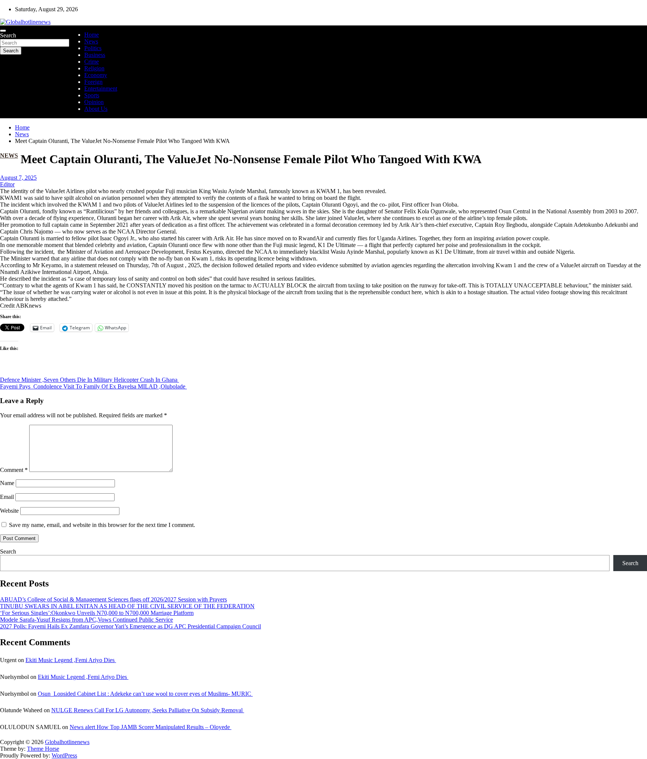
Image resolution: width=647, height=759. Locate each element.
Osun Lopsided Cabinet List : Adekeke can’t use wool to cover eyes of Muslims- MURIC (145, 694)
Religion (94, 68)
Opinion (94, 102)
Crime (91, 61)
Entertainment (100, 88)
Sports (91, 95)
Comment (14, 470)
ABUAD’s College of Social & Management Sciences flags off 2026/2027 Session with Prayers (113, 599)
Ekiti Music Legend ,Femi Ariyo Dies (70, 660)
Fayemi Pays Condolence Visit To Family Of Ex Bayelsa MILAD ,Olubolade (93, 386)
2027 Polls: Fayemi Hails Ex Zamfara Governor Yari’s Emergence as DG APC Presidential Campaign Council (130, 626)
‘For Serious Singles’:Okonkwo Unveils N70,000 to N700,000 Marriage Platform (97, 613)
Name (7, 483)
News (91, 41)
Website (9, 510)
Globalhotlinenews (67, 742)
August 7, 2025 (18, 177)
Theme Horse (43, 749)
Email (7, 497)
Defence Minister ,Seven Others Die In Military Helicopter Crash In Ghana (89, 380)
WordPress (64, 755)
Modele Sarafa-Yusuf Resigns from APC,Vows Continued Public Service (86, 619)
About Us (95, 109)
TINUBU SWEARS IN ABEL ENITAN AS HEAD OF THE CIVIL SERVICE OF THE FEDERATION (127, 606)
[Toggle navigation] (3, 31)
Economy (95, 75)
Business (94, 55)
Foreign (93, 82)
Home (91, 34)
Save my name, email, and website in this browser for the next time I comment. (102, 525)
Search (8, 35)
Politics (92, 48)
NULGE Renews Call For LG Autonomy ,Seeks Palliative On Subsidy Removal (147, 710)
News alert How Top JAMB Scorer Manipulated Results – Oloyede (150, 727)
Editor (7, 184)
